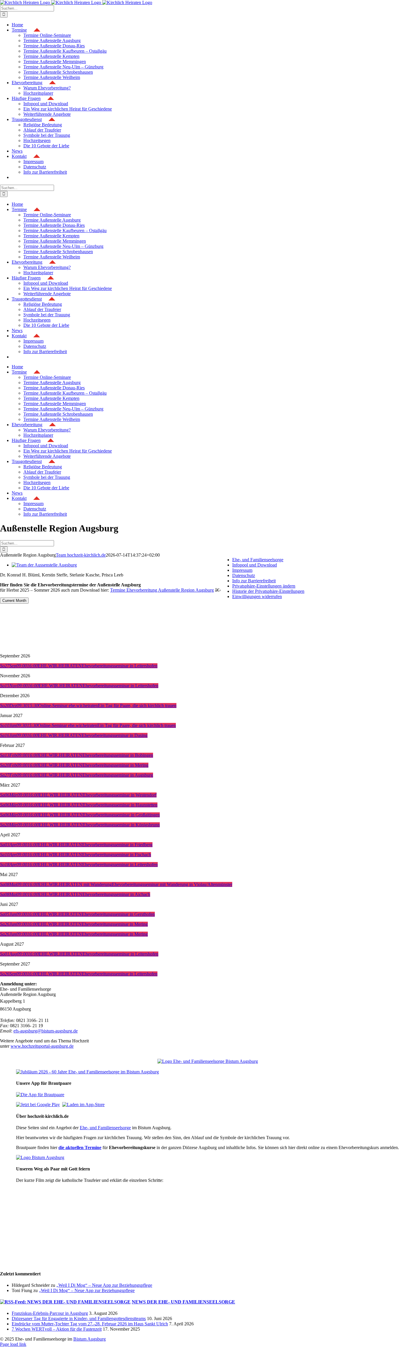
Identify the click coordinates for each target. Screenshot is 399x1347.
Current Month (14, 600)
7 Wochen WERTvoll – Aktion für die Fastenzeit (57, 1329)
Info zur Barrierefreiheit (254, 580)
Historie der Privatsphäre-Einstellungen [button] (268, 591)
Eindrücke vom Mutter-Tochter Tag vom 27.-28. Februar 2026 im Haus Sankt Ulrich (90, 1323)
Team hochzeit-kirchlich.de (81, 554)
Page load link (13, 1344)
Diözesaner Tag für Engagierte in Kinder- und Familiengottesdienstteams (79, 1318)
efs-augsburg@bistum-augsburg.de (45, 1030)
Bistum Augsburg (89, 1338)
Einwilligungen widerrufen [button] (257, 596)
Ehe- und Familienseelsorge (105, 1127)
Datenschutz (243, 575)
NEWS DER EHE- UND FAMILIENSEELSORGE (183, 1301)
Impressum (242, 570)
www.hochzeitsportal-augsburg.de (42, 1046)
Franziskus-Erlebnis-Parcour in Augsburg (50, 1313)
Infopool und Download (254, 564)
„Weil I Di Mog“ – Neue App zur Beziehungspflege (104, 1285)
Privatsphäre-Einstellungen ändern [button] (263, 585)
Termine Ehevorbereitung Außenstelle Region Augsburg (162, 590)
